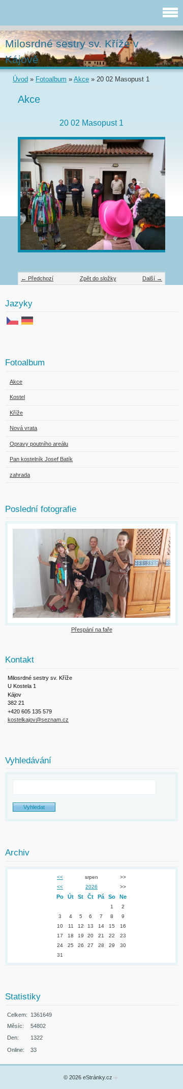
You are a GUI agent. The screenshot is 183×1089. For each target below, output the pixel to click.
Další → (152, 278)
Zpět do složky (98, 278)
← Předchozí (37, 278)
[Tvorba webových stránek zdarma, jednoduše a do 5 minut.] (115, 1078)
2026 (91, 887)
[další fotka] (148, 200)
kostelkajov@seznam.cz (38, 720)
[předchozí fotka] (34, 200)
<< (60, 877)
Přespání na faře (91, 629)
